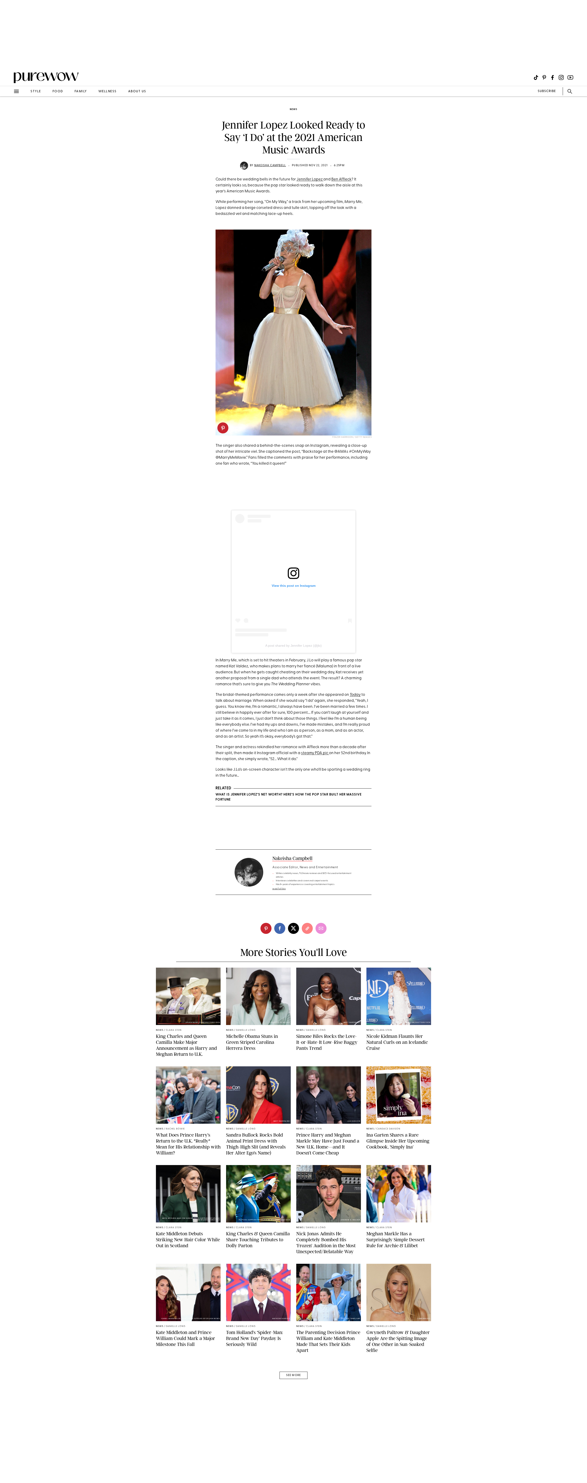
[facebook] (279, 928)
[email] (8, 109)
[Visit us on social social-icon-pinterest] (544, 77)
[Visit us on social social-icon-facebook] (552, 77)
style (35, 91)
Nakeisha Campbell (270, 165)
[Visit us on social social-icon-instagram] (561, 77)
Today (355, 695)
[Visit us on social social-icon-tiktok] (536, 77)
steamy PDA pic (315, 753)
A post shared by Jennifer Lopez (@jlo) (293, 645)
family (81, 91)
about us (137, 91)
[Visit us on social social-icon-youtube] (570, 77)
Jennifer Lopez (309, 179)
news (293, 109)
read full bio (279, 889)
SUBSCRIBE (547, 91)
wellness (107, 91)
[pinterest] (8, 59)
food (58, 91)
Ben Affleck (341, 179)
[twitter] (293, 928)
